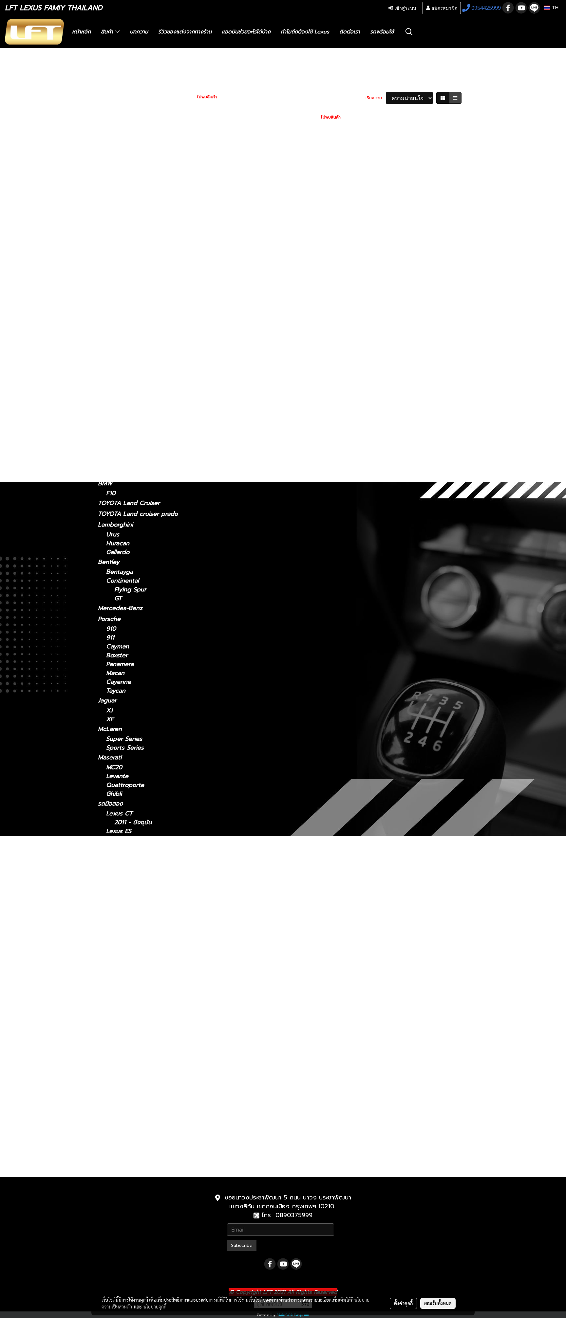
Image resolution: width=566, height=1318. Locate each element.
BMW (105, 483)
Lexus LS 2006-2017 (143, 972)
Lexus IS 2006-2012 (142, 902)
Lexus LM (111, 292)
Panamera (120, 664)
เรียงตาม (376, 98)
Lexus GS (111, 235)
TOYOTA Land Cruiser (129, 503)
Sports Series (125, 747)
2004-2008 (122, 399)
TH (554, 7)
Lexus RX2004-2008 (143, 1070)
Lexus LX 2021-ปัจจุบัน (145, 1008)
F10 (111, 493)
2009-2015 (121, 407)
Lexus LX (119, 990)
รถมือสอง (110, 803)
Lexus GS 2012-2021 (142, 875)
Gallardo (117, 552)
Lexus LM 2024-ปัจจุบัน (146, 937)
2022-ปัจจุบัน (123, 283)
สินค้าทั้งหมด (114, 96)
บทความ (139, 32)
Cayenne (118, 682)
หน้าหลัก (81, 32)
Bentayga (119, 571)
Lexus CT (111, 150)
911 (110, 637)
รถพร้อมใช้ (382, 32)
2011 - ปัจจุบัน (124, 160)
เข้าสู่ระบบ (404, 7)
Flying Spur (130, 589)
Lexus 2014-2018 (137, 849)
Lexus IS (109, 170)
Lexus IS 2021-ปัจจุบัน (144, 893)
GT (118, 598)
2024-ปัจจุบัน (123, 302)
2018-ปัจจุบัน (123, 331)
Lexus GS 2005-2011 (142, 866)
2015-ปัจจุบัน (123, 379)
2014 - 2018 (122, 226)
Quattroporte (125, 785)
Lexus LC (111, 321)
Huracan (117, 543)
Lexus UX (111, 435)
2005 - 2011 (122, 254)
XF (110, 719)
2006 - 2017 (123, 359)
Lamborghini (115, 524)
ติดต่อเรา (349, 32)
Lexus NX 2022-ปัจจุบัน (146, 1034)
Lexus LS (110, 340)
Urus (112, 534)
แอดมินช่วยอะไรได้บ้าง (246, 32)
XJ (109, 710)
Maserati (110, 757)
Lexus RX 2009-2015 (143, 1078)
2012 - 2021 (122, 245)
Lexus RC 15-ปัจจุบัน (142, 1052)
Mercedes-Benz (120, 608)
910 (111, 628)
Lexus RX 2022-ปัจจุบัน (146, 1096)
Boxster (117, 655)
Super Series (124, 738)
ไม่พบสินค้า (207, 97)
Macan (115, 673)
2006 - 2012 (123, 197)
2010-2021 (120, 1169)
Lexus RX (111, 389)
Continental (122, 580)
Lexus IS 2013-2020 (141, 910)
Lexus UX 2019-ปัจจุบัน (146, 1114)
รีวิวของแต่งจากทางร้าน (185, 32)
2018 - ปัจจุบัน (125, 217)
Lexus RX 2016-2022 (143, 1087)
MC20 (114, 767)
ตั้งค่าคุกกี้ (403, 1303)
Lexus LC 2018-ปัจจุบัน (145, 955)
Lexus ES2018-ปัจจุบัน (144, 840)
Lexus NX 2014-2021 (143, 1025)
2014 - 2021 (122, 274)
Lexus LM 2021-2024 (143, 928)
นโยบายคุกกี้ (154, 1306)
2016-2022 (120, 416)
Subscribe (242, 1245)
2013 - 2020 (123, 188)
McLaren (110, 728)
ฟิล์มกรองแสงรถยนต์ (125, 117)
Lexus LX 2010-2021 (142, 999)
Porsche (109, 618)
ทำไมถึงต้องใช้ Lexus (305, 32)
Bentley (109, 561)
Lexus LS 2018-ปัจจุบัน (145, 981)
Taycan (115, 690)
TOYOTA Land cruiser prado (138, 513)
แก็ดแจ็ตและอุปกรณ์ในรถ (129, 128)
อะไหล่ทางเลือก (116, 139)
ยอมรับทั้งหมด (438, 1303)
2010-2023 (121, 473)
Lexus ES (110, 207)
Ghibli (114, 793)
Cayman (117, 646)
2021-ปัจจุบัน (123, 180)
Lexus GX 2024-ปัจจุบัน (146, 1131)
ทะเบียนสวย (112, 85)
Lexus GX (111, 454)
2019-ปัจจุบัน (123, 445)
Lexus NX (111, 264)
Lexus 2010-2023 (138, 1140)
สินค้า (108, 32)
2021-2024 (120, 311)
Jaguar (107, 700)
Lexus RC (111, 369)
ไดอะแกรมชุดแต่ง (120, 107)
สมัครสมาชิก (443, 7)
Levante (117, 776)
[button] (409, 32)
